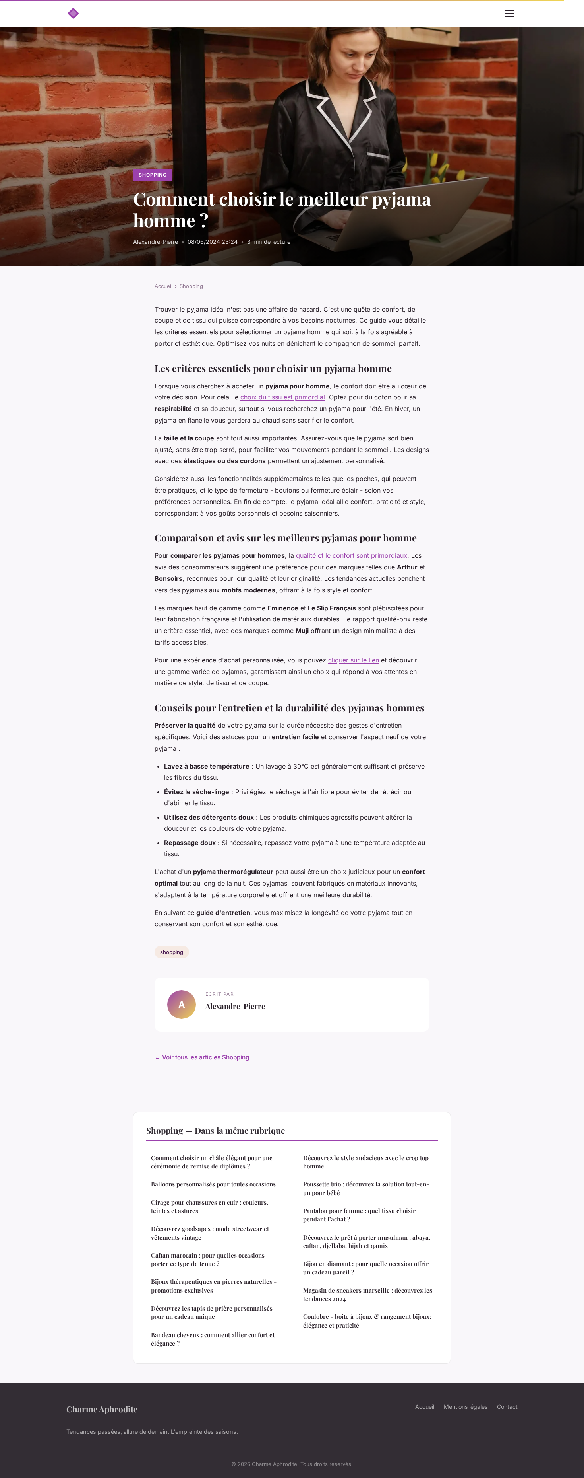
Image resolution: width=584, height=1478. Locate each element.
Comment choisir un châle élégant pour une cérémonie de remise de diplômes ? (212, 1162)
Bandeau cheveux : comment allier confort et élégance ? (213, 1339)
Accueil (163, 286)
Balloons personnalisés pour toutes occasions (213, 1184)
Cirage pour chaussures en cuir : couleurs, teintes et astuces (209, 1206)
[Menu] (510, 13)
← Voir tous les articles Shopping (202, 1057)
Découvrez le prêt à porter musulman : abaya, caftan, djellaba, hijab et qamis (366, 1241)
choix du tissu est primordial (282, 397)
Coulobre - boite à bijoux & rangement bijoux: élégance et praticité (367, 1320)
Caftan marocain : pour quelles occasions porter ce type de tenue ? (208, 1259)
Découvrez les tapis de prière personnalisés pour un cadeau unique (212, 1312)
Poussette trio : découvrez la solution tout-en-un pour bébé (366, 1188)
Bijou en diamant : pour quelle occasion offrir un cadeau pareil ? (366, 1268)
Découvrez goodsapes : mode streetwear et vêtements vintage (210, 1233)
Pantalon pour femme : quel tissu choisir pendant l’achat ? (359, 1215)
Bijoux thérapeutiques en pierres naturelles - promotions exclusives (214, 1285)
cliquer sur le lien (353, 660)
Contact (507, 1406)
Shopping (153, 175)
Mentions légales (465, 1406)
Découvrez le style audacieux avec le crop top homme (366, 1162)
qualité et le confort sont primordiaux (351, 555)
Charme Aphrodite (101, 1408)
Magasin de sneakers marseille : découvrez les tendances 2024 (367, 1294)
